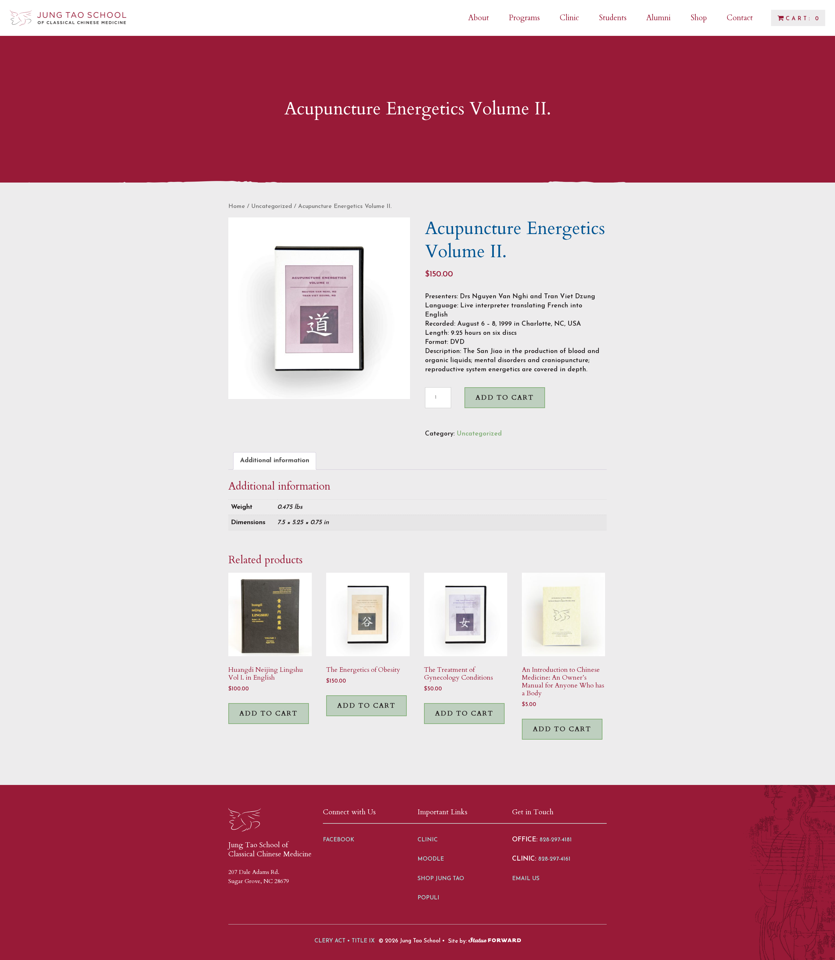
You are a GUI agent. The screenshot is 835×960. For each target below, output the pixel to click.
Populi (428, 898)
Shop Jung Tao (441, 878)
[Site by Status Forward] (494, 941)
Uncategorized (271, 206)
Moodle (431, 859)
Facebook (338, 840)
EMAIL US (525, 878)
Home (236, 206)
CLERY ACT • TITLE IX (344, 941)
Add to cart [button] (268, 713)
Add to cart (505, 397)
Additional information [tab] (274, 460)
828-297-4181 (555, 840)
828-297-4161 (554, 859)
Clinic (428, 840)
